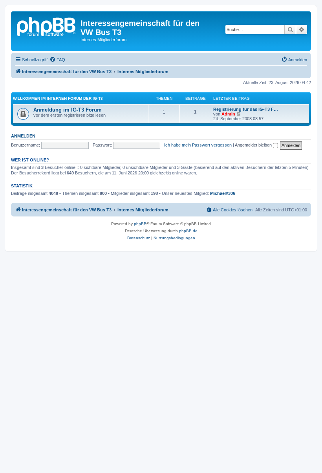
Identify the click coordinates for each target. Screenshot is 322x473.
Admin (228, 114)
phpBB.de (188, 231)
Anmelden (23, 136)
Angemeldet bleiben (254, 145)
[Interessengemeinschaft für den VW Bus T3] (46, 25)
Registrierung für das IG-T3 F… (245, 109)
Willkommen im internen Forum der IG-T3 (58, 98)
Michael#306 (222, 193)
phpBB (140, 224)
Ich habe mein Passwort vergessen (198, 145)
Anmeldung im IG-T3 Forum (67, 110)
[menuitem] (57, 59)
